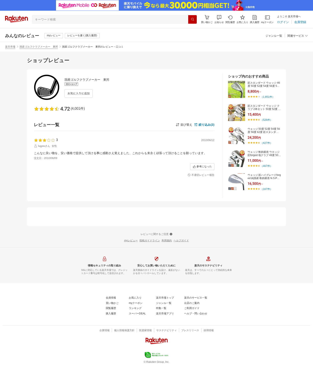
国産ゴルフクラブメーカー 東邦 (39, 46)
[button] (219, 19)
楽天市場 (10, 46)
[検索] (192, 19)
